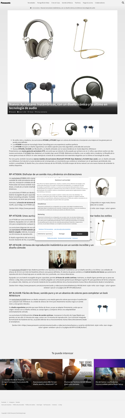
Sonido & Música (67, 3)
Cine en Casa (55, 3)
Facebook (3, 402)
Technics (78, 3)
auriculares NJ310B (19, 299)
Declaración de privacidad (64, 238)
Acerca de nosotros (6, 404)
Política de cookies (52, 238)
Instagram (12, 402)
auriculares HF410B (19, 270)
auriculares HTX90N (19, 178)
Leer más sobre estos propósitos (62, 229)
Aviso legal (39, 404)
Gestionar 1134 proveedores (46, 229)
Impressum (75, 238)
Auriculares (36, 8)
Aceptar (79, 234)
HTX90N (28, 153)
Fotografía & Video (43, 3)
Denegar (62, 234)
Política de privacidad (18, 404)
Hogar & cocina (88, 3)
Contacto (54, 404)
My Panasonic (47, 404)
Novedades (31, 3)
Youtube (18, 402)
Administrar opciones (45, 234)
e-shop (60, 404)
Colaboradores (100, 3)
